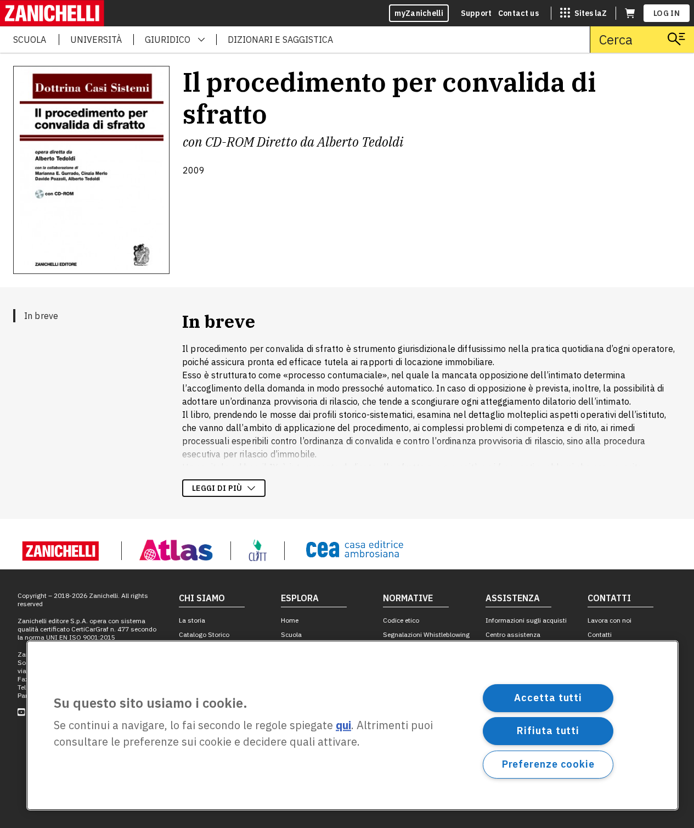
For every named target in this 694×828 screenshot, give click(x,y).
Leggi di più (217, 488)
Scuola (291, 634)
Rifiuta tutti (548, 730)
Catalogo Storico (204, 634)
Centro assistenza (513, 634)
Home (289, 620)
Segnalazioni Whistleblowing (426, 634)
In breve (41, 315)
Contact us (518, 13)
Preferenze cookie (548, 764)
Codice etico (401, 620)
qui (343, 725)
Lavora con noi (609, 620)
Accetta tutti (548, 697)
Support (476, 13)
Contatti (600, 634)
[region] (352, 725)
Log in (666, 13)
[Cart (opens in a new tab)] (630, 13)
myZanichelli (418, 13)
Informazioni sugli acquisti (526, 620)
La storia (192, 620)
